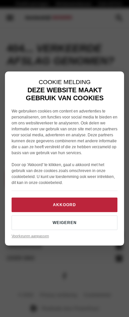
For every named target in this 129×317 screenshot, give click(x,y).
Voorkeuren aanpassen (30, 236)
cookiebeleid (23, 176)
